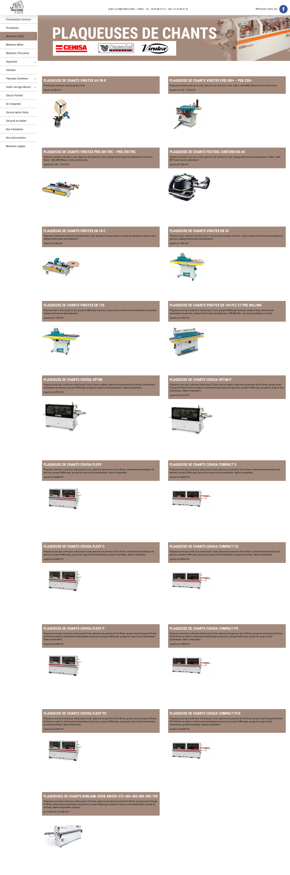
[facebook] (283, 8)
